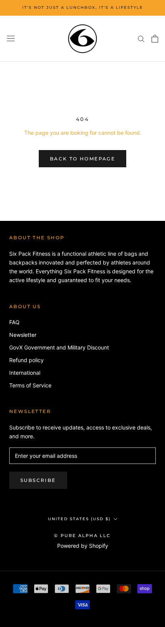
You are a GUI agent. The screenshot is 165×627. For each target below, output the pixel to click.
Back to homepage (82, 159)
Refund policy (26, 360)
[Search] (141, 38)
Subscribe (38, 480)
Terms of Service (30, 385)
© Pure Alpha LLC (82, 535)
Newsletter (22, 334)
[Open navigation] (11, 39)
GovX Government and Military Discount (59, 347)
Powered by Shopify (82, 545)
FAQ (14, 322)
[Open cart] (155, 38)
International (24, 372)
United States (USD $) (79, 518)
